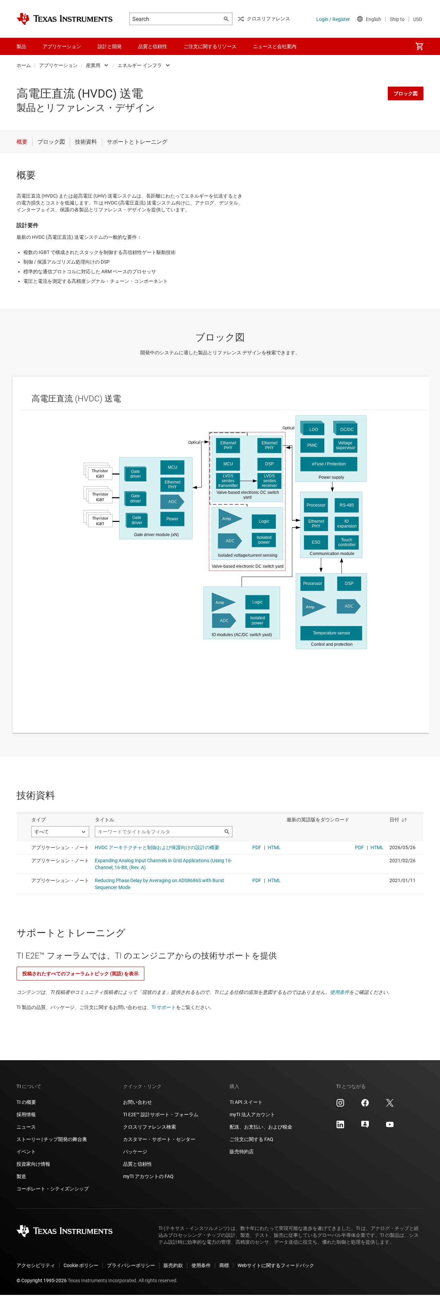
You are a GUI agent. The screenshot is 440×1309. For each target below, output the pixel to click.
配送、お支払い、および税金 (261, 1127)
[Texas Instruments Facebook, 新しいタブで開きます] (365, 1105)
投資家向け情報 (33, 1164)
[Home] (64, 19)
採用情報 (26, 1114)
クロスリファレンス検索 (149, 1127)
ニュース (26, 1127)
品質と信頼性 (137, 1164)
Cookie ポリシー (81, 1265)
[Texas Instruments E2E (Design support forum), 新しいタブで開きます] (365, 1127)
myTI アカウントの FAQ (148, 1176)
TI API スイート (246, 1102)
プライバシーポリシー (131, 1265)
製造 (21, 1176)
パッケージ (135, 1151)
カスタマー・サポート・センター (159, 1139)
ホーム (23, 65)
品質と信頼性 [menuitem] (152, 46)
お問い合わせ (137, 1102)
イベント (26, 1151)
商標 (224, 1265)
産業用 (93, 65)
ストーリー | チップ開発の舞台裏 (51, 1139)
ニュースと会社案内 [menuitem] (274, 46)
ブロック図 (406, 93)
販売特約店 (242, 1151)
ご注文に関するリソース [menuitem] (210, 46)
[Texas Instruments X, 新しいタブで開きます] (390, 1105)
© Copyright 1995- (41, 1280)
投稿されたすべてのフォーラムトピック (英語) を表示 (80, 973)
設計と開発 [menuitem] (110, 46)
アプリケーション (58, 65)
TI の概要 (26, 1102)
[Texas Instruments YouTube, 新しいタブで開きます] (390, 1127)
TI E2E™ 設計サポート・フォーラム (160, 1114)
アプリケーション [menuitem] (62, 46)
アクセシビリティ (35, 1265)
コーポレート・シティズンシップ (52, 1188)
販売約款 (173, 1265)
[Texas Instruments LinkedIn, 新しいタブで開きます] (340, 1127)
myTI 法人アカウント (252, 1114)
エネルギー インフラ (140, 65)
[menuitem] (419, 46)
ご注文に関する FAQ (251, 1139)
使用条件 (339, 992)
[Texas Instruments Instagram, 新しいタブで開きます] (340, 1105)
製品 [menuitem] (21, 46)
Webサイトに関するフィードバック (276, 1265)
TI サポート (164, 1007)
